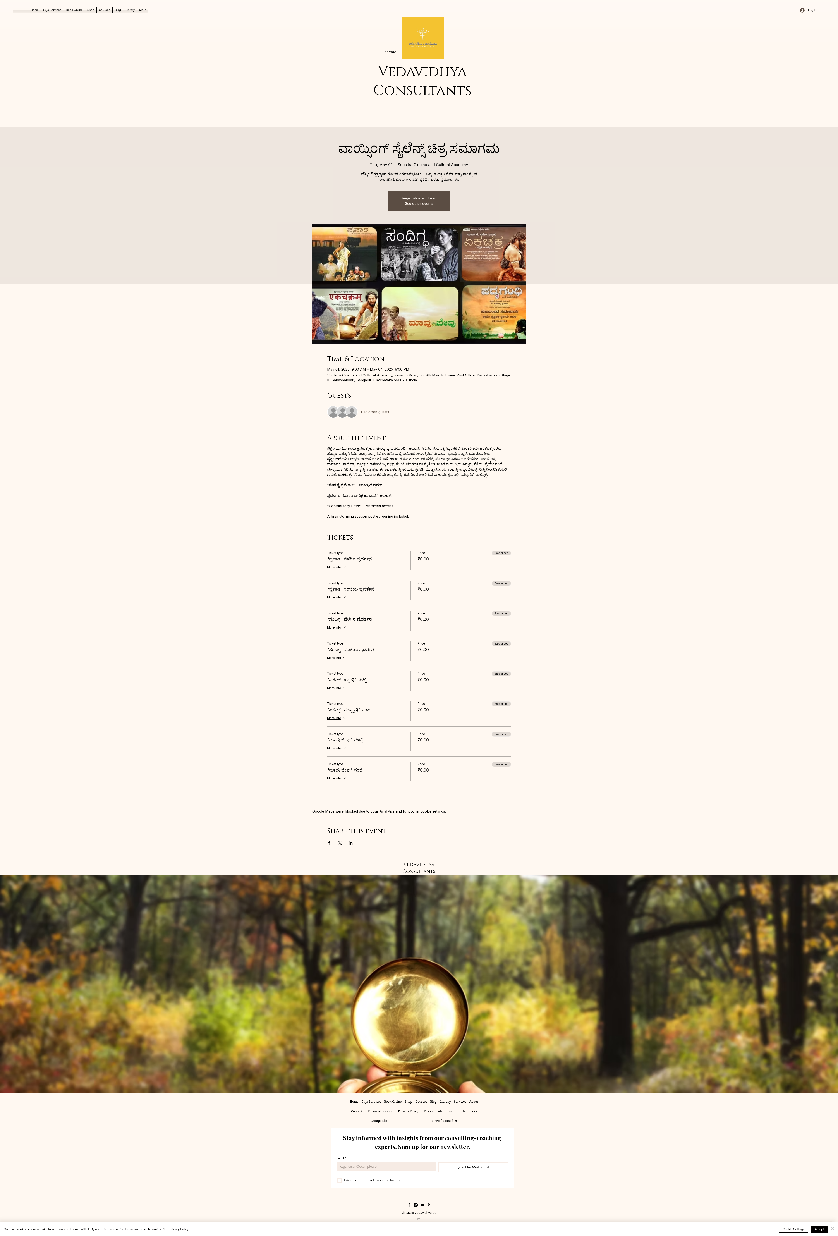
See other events (419, 203)
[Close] (832, 1229)
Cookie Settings (793, 1229)
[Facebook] (409, 1205)
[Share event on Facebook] (329, 843)
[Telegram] (416, 1205)
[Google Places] (429, 1205)
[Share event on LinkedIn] (351, 843)
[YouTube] (422, 1205)
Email (342, 1158)
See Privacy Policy (175, 1229)
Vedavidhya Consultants (422, 81)
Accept (819, 1229)
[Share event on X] (340, 843)
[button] (130, 10)
